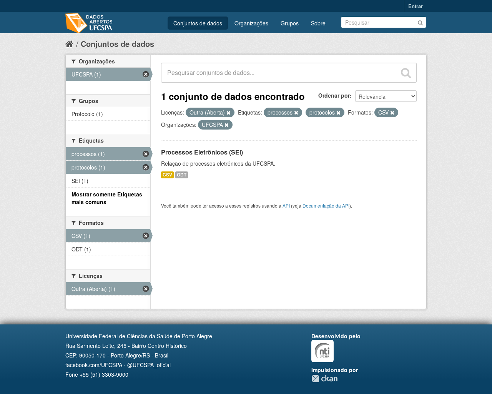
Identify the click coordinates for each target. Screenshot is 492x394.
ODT (181, 174)
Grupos (290, 23)
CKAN (324, 378)
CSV (167, 174)
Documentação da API (326, 205)
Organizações (251, 23)
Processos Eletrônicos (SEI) (202, 152)
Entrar (415, 6)
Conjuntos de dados (197, 23)
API (286, 205)
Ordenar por (334, 95)
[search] (406, 72)
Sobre (318, 23)
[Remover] (228, 113)
